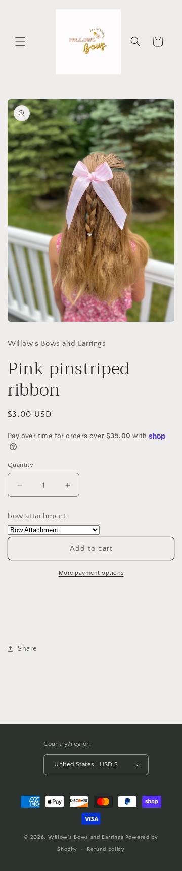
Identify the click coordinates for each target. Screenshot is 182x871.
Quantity (20, 464)
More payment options (91, 573)
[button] (20, 41)
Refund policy (106, 849)
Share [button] (27, 649)
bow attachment (37, 516)
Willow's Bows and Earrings (86, 837)
